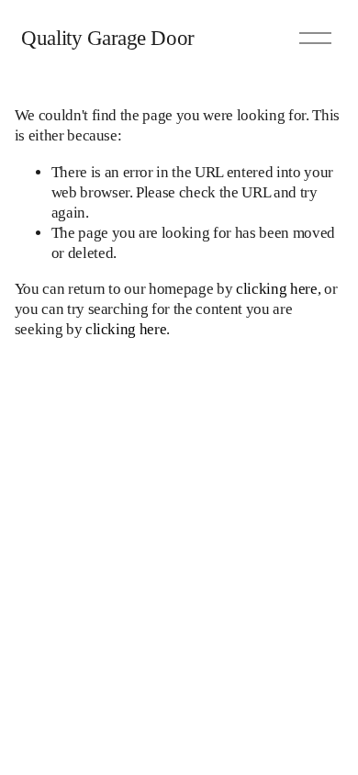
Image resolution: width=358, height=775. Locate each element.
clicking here (277, 289)
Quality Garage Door (107, 38)
